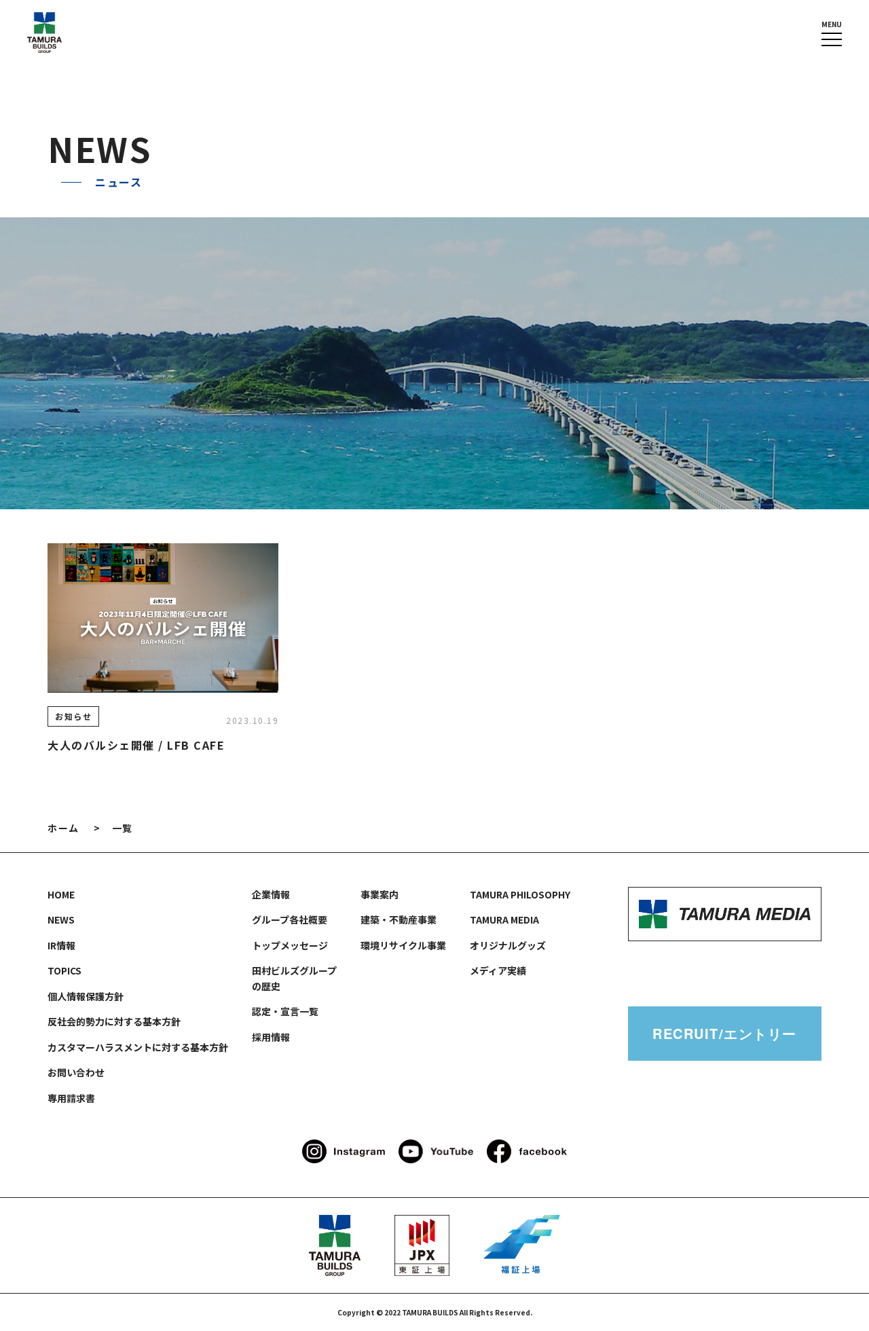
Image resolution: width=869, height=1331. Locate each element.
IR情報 (61, 945)
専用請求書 (71, 1098)
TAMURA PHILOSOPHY (520, 894)
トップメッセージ (290, 945)
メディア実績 (498, 970)
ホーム (63, 828)
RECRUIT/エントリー (724, 1033)
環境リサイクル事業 (403, 945)
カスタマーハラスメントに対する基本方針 (138, 1047)
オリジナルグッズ (508, 945)
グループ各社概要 (289, 919)
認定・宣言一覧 (285, 1011)
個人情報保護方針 (86, 996)
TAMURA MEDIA (504, 919)
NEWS (61, 919)
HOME (61, 894)
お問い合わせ (76, 1072)
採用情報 (271, 1037)
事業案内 (379, 894)
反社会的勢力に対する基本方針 (114, 1021)
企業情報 (271, 894)
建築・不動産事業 (398, 919)
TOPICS (64, 970)
